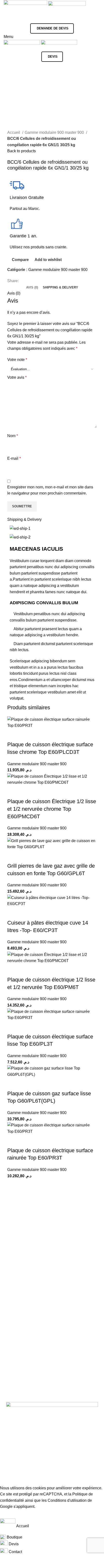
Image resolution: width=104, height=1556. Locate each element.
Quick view (26, 735)
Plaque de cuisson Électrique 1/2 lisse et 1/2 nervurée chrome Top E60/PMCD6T (51, 808)
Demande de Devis (52, 28)
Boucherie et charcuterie (45, 1236)
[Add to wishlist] (39, 735)
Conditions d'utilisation (67, 1500)
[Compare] (13, 735)
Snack (46, 1230)
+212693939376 (30, 1451)
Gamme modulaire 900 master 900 (55, 132)
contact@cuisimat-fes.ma (45, 1462)
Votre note (17, 360)
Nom (12, 436)
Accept (9, 1514)
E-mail (14, 458)
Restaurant (63, 1230)
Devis (53, 56)
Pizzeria (13, 1236)
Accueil (14, 132)
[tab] (32, 287)
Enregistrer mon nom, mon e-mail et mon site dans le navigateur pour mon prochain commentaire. (50, 490)
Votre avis (17, 377)
